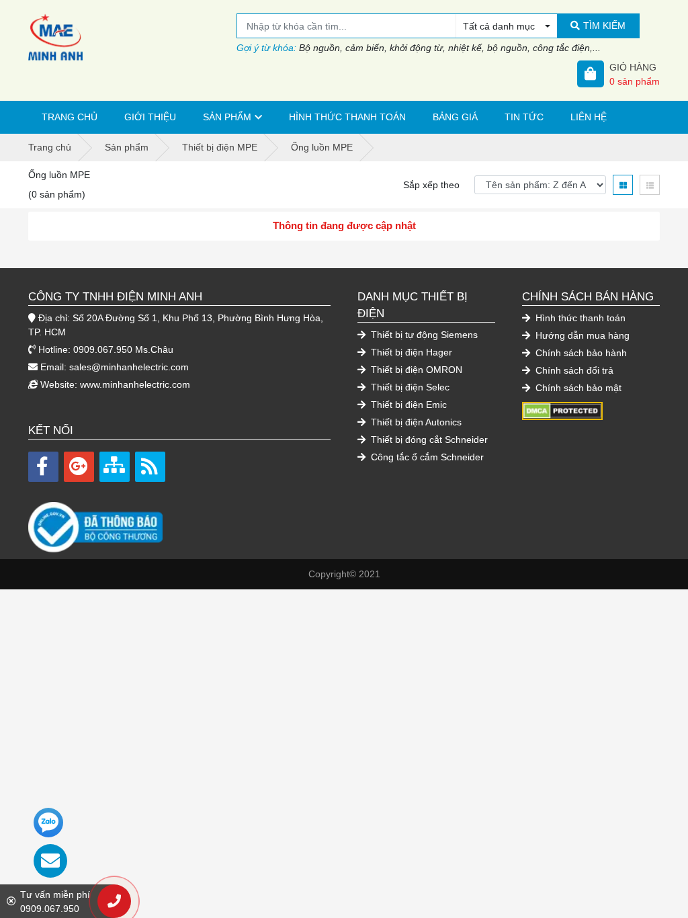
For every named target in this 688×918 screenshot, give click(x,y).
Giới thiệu (150, 117)
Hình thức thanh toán (347, 117)
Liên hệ (588, 117)
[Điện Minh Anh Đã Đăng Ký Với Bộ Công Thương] (179, 520)
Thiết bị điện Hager (410, 352)
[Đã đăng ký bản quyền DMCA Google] (562, 410)
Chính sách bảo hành (580, 352)
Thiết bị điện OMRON (415, 369)
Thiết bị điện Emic (407, 404)
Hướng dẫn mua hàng (581, 335)
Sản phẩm (227, 117)
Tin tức (524, 117)
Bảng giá (455, 117)
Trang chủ (69, 117)
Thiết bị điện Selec (408, 387)
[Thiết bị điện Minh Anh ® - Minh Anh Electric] (132, 36)
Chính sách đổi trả (573, 370)
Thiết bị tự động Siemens (423, 334)
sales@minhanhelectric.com (129, 367)
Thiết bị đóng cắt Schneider (428, 439)
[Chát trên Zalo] (48, 822)
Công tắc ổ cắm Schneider (426, 457)
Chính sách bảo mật (577, 387)
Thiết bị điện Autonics (415, 422)
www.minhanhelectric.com (135, 384)
